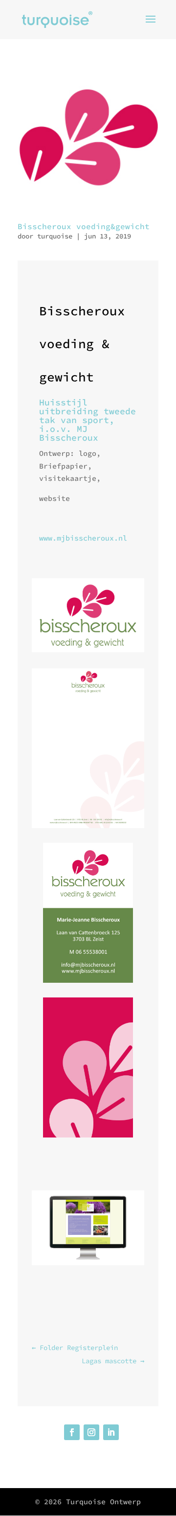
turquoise (54, 236)
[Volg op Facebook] (72, 1432)
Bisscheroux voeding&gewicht (84, 226)
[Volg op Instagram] (91, 1432)
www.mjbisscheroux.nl (83, 538)
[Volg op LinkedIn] (111, 1432)
